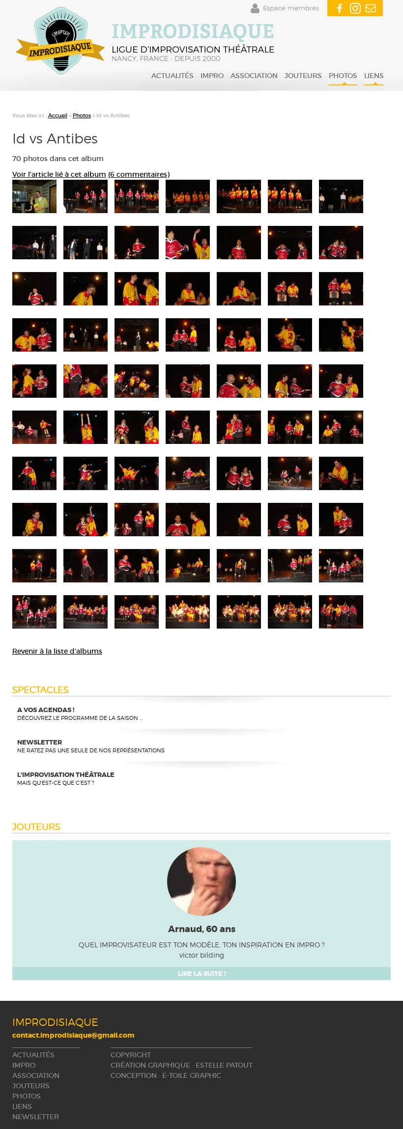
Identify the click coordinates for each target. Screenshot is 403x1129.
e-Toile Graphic (191, 1075)
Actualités (172, 75)
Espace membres (291, 8)
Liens (374, 75)
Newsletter (35, 1116)
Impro (212, 75)
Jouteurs (303, 75)
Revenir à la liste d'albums (57, 651)
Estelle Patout (224, 1065)
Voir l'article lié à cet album (59, 174)
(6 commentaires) (139, 174)
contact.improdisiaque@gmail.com (73, 1035)
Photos (343, 75)
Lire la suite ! (202, 973)
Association (254, 75)
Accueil (57, 115)
